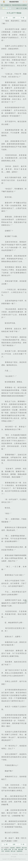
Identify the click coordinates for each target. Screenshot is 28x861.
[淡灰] (8, 8)
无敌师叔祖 (19, 851)
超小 (18, 8)
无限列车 (18, 847)
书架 (4, 2)
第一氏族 (14, 849)
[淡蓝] (7, 8)
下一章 (22, 17)
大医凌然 (12, 847)
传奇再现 (7, 851)
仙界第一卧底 (7, 849)
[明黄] (3, 8)
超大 (26, 8)
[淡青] (10, 8)
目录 (14, 17)
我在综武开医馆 (14, 1)
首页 (2, 5)
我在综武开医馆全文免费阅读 (19, 5)
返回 (2, 2)
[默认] (1, 8)
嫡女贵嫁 (20, 849)
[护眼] (5, 8)
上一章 (5, 17)
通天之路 (13, 851)
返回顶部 (25, 601)
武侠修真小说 (7, 5)
